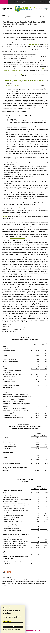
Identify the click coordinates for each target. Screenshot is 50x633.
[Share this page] (47, 16)
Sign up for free (13, 627)
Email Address (7, 621)
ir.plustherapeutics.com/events (26, 207)
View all (47, 1)
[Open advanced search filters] (43, 16)
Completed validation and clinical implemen (14, 74)
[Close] (23, 606)
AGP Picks (4, 2)
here (43, 68)
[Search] (40, 16)
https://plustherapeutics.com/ (17, 238)
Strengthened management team (12, 70)
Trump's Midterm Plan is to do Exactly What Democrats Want (19, 2)
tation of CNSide (29, 74)
